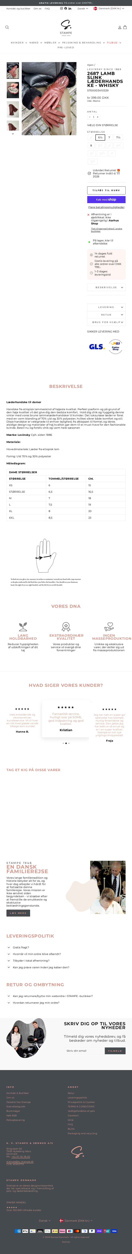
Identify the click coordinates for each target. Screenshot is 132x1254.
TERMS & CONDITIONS (81, 1106)
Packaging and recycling (82, 1133)
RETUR (106, 315)
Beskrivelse (106, 287)
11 (112, 153)
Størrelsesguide (15, 1106)
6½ (100, 137)
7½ (118, 137)
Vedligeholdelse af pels (81, 1111)
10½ (102, 153)
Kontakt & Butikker (17, 1093)
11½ (92, 161)
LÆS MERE (18, 913)
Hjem (90, 65)
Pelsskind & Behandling (82, 42)
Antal (92, 111)
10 (91, 153)
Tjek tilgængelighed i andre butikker (106, 229)
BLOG (71, 1129)
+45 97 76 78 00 (20, 1156)
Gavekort (73, 1115)
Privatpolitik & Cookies (81, 1102)
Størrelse (96, 132)
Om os (38, 8)
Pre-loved (66, 47)
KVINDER (18, 42)
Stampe (66, 1242)
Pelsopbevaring (15, 1120)
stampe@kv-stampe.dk (20, 1161)
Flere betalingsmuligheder (106, 207)
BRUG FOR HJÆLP (106, 322)
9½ (118, 145)
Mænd (34, 42)
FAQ (47, 8)
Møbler (50, 42)
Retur (71, 1093)
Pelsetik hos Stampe (18, 1102)
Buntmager (13, 1111)
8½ (100, 145)
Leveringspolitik (77, 1097)
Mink (71, 1120)
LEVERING (106, 307)
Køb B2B (11, 1115)
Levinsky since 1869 (104, 69)
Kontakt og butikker (18, 8)
